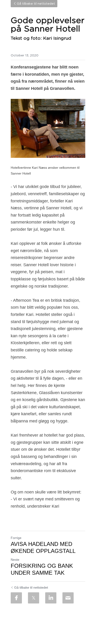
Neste (15, 559)
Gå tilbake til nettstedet (36, 3)
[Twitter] (33, 597)
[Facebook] (16, 597)
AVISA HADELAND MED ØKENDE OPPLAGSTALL (43, 547)
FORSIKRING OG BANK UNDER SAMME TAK (42, 569)
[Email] (68, 597)
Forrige (16, 538)
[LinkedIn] (50, 597)
